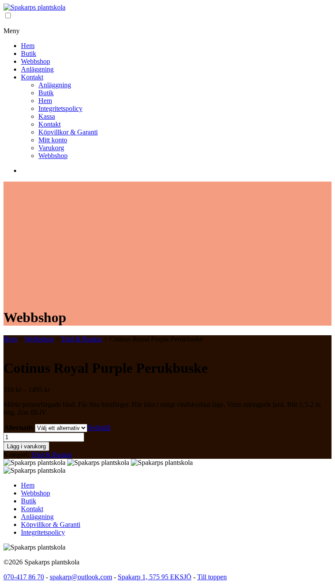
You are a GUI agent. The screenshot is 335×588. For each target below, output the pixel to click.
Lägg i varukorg (26, 446)
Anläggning (37, 69)
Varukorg (51, 147)
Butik (28, 53)
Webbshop (35, 61)
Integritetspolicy (60, 108)
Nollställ (98, 427)
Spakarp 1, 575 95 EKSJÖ (154, 577)
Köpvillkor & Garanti (68, 132)
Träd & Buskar (81, 339)
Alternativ (19, 427)
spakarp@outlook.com (81, 577)
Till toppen (212, 577)
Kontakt (32, 77)
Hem (27, 45)
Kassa (46, 116)
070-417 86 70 (23, 577)
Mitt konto (52, 140)
